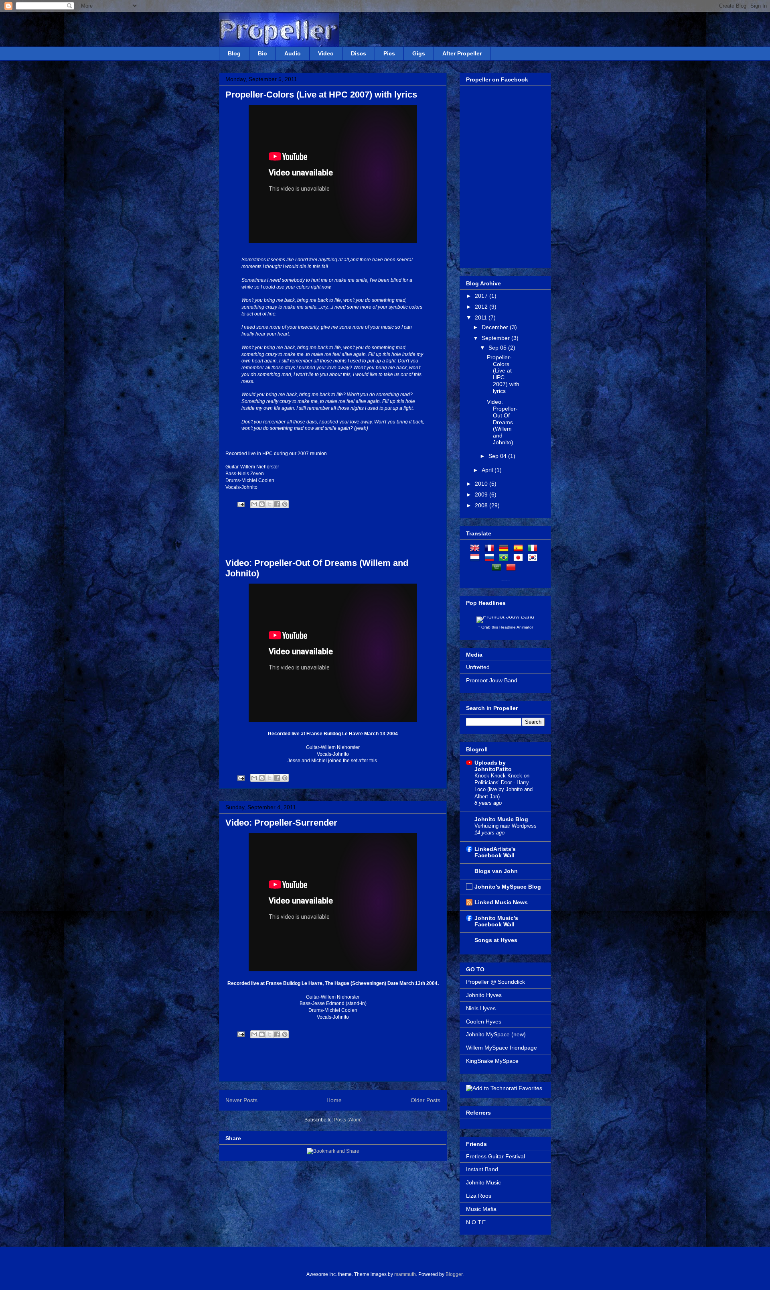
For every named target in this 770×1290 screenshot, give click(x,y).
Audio (292, 53)
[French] (490, 549)
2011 (481, 317)
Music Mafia (481, 1209)
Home (334, 1100)
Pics (389, 53)
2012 (482, 306)
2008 (482, 505)
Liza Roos (478, 1195)
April (488, 470)
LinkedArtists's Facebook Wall (495, 852)
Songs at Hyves (495, 940)
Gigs (418, 53)
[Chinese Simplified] (512, 569)
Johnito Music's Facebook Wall (496, 921)
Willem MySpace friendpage (501, 1047)
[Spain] (519, 549)
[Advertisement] (333, 533)
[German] (505, 549)
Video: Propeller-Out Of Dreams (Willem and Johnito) (502, 422)
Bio (262, 53)
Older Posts (425, 1100)
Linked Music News (501, 902)
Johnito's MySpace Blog (507, 886)
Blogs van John (496, 871)
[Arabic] (498, 569)
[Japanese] (519, 559)
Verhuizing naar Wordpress (505, 826)
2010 (482, 483)
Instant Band (482, 1169)
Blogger (454, 1274)
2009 (482, 494)
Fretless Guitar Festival (495, 1156)
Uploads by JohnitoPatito (493, 765)
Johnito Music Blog (501, 819)
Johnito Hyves (484, 995)
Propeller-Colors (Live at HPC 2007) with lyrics (321, 95)
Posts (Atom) (348, 1120)
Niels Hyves (481, 1008)
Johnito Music (483, 1182)
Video (326, 53)
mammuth (405, 1274)
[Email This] (254, 504)
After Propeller (462, 53)
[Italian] (534, 549)
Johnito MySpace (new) (496, 1034)
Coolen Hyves (483, 1021)
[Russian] (490, 559)
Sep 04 (498, 456)
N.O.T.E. (476, 1222)
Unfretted (478, 667)
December (496, 327)
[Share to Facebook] (277, 504)
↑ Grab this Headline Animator (505, 627)
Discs (358, 53)
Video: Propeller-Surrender (281, 823)
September (496, 338)
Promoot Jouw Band (491, 680)
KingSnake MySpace (492, 1061)
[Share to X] (269, 504)
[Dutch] (476, 559)
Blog (234, 53)
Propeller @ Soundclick (495, 982)
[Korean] (534, 559)
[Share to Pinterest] (285, 504)
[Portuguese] (505, 559)
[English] (476, 549)
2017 (482, 296)
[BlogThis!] (262, 504)
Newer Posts (241, 1100)
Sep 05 (498, 347)
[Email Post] (240, 504)
